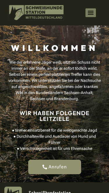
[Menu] (90, 12)
